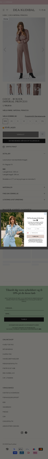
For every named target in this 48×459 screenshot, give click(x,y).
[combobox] (29, 232)
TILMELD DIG (35, 236)
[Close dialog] (45, 214)
